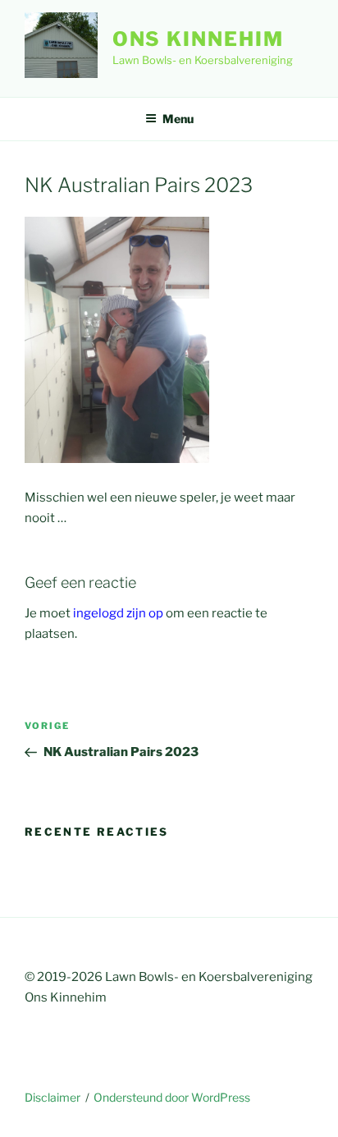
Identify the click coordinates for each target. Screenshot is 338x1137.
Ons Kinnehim (198, 39)
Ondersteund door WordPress (172, 1097)
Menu (178, 119)
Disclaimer (52, 1097)
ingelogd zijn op (118, 613)
